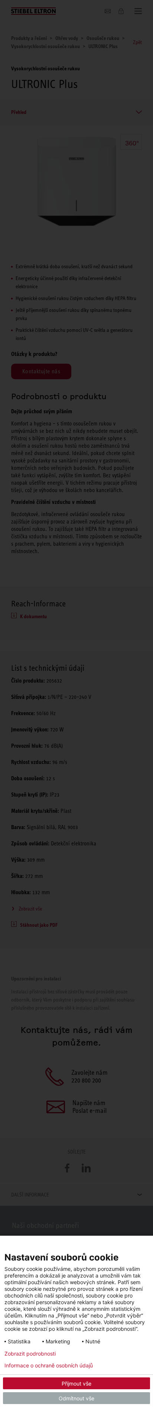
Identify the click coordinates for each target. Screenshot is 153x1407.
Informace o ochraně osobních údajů (48, 1366)
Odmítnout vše (76, 1398)
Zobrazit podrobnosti (30, 1354)
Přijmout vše (76, 1383)
